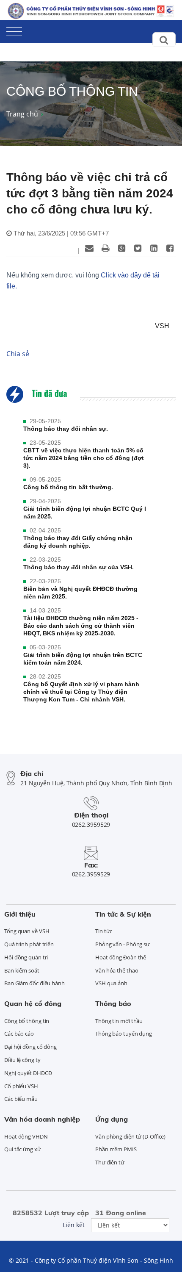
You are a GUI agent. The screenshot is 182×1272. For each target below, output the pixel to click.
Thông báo (113, 1003)
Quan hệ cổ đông (32, 1003)
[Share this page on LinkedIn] (154, 248)
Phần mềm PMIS (116, 1149)
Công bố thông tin (26, 1021)
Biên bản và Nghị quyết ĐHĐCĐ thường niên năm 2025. (80, 592)
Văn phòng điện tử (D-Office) (130, 1136)
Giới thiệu (20, 914)
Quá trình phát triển (29, 944)
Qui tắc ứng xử (22, 1149)
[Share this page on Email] (89, 248)
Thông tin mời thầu (119, 1021)
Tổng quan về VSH (26, 931)
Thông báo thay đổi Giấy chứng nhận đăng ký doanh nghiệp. (77, 542)
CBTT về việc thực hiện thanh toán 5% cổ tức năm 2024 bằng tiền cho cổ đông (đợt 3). (83, 458)
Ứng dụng (111, 1119)
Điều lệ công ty (22, 1060)
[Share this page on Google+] (121, 248)
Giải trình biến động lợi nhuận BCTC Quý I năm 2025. (84, 512)
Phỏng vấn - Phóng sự (122, 944)
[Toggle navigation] (14, 30)
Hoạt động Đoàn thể (120, 957)
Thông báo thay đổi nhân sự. (65, 428)
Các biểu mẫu (21, 1099)
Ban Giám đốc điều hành (34, 983)
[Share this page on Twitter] (137, 248)
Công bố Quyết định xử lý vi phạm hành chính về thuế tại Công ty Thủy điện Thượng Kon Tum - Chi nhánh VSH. (81, 692)
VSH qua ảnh (111, 983)
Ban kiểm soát (21, 970)
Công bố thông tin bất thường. (68, 487)
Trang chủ (22, 114)
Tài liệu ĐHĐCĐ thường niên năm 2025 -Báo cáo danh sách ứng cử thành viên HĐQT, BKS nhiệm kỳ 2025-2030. (80, 626)
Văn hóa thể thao (116, 970)
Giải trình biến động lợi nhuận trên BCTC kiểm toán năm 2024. (82, 658)
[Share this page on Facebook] (170, 248)
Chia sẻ (17, 353)
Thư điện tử (109, 1162)
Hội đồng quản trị (26, 957)
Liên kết (74, 1225)
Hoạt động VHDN (26, 1136)
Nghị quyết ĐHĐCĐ (28, 1073)
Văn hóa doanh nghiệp (42, 1119)
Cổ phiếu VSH (21, 1086)
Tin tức (103, 931)
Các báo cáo (19, 1033)
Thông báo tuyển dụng (123, 1033)
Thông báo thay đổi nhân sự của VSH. (78, 567)
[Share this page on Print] (105, 248)
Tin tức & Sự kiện (123, 914)
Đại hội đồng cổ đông (30, 1046)
